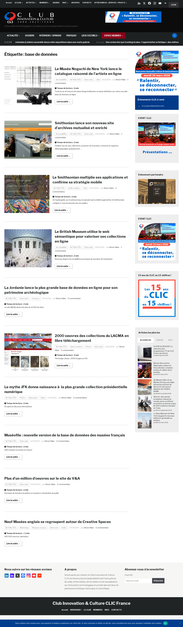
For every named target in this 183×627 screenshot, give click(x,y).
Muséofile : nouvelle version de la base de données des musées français (64, 435)
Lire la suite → (64, 101)
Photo (88, 347)
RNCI (64, 3)
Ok (165, 623)
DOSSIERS (29, 35)
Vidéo (42, 398)
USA (98, 80)
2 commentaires (80, 398)
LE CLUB (18, 3)
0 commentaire (74, 298)
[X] (144, 3)
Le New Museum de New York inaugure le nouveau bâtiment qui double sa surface (163, 416)
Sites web (88, 80)
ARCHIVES (75, 3)
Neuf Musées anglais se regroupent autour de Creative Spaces (57, 522)
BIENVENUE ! (75, 610)
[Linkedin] (12, 576)
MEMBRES (43, 3)
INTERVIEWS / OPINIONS (50, 35)
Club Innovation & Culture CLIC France (91, 603)
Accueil (9, 3)
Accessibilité (61, 80)
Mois (170, 340)
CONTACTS (86, 3)
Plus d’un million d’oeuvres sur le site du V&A (42, 478)
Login (173, 5)
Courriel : (129, 575)
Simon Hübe (121, 80)
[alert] (157, 105)
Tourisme (35, 298)
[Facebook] (149, 3)
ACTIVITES (30, 3)
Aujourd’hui (145, 340)
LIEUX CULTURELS (89, 35)
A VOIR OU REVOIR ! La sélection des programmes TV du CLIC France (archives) (163, 349)
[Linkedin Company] (139, 3)
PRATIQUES (71, 35)
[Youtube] (160, 3)
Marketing (24, 528)
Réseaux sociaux (39, 528)
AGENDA (56, 3)
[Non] (180, 623)
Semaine (159, 340)
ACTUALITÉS (12, 35)
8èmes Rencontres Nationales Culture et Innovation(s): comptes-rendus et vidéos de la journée (163, 367)
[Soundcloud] (165, 3)
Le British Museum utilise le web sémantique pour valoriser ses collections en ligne (90, 236)
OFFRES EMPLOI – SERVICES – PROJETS (109, 3)
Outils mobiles (74, 188)
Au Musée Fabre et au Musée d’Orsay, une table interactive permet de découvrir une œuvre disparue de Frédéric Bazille (163, 385)
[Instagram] (155, 3)
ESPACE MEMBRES (112, 35)
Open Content (76, 347)
